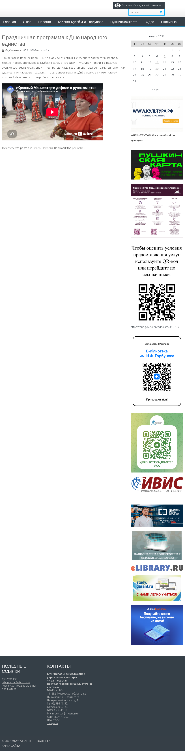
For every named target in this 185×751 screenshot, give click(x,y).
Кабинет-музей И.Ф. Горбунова (80, 22)
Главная (9, 22)
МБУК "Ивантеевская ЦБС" (31, 740)
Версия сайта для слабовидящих (142, 5)
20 (157, 68)
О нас (27, 22)
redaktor (44, 50)
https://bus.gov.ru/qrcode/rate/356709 (155, 327)
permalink (78, 148)
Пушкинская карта (123, 22)
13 (157, 62)
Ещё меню (169, 22)
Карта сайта (11, 745)
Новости (44, 22)
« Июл (155, 89)
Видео (149, 22)
